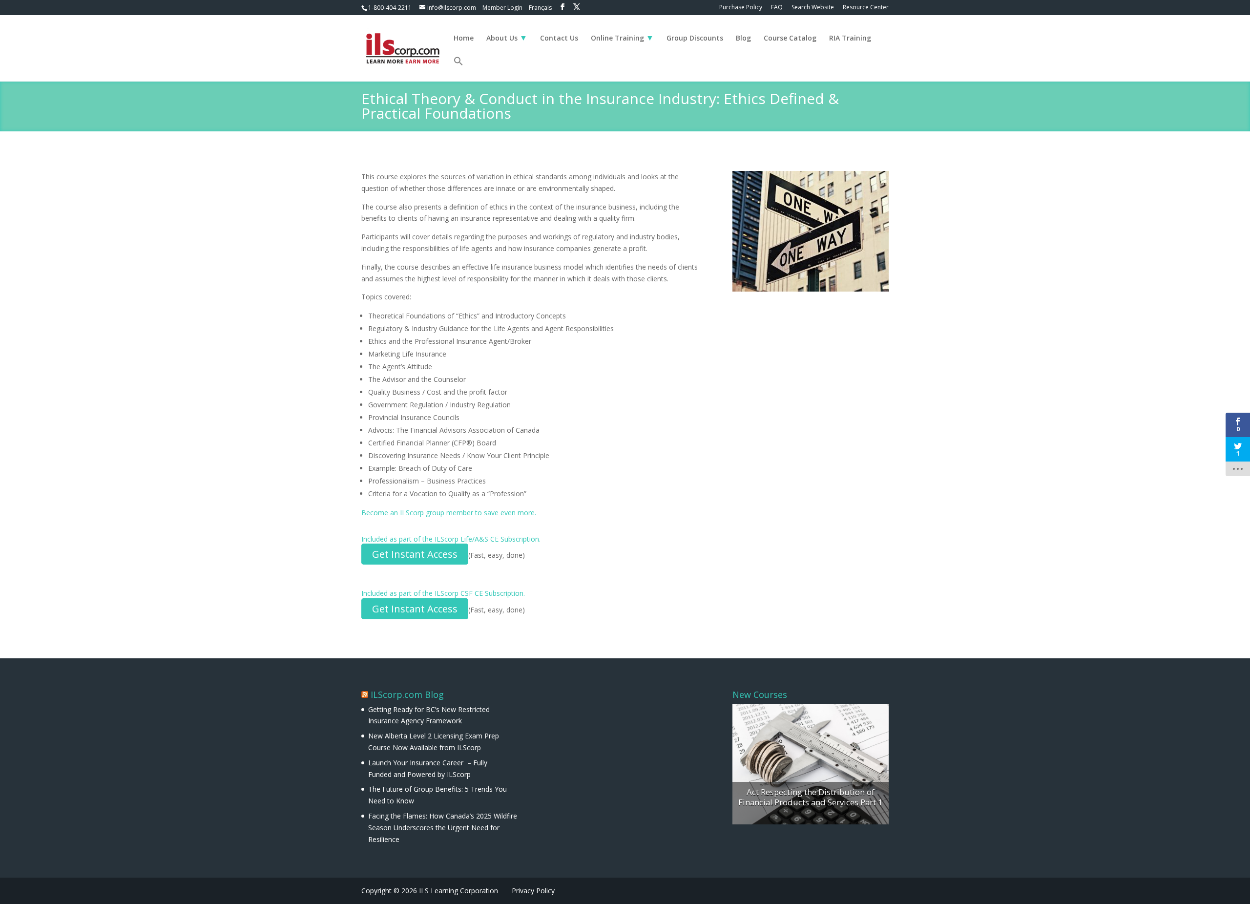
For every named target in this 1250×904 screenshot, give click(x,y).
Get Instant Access (415, 554)
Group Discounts (695, 38)
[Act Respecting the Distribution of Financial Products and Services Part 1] (810, 764)
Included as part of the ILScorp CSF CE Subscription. (443, 593)
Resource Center (866, 7)
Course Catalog (790, 38)
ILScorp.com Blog (407, 694)
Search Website (813, 7)
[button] (458, 69)
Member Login (502, 7)
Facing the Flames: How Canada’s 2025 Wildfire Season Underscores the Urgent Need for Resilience (442, 827)
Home (464, 38)
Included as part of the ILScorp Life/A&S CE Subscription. (451, 539)
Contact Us (559, 38)
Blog (743, 38)
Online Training (617, 38)
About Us (502, 38)
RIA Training (850, 38)
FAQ (777, 7)
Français (540, 7)
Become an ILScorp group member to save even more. (448, 512)
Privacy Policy (533, 890)
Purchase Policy (740, 7)
